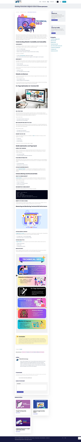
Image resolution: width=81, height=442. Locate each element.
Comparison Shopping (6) (55, 47)
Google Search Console (20, 233)
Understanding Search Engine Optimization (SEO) (23, 429)
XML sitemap (22, 55)
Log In (60, 1)
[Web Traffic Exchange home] (18, 2)
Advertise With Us (21, 437)
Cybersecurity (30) (54, 50)
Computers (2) (53, 49)
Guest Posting (26, 437)
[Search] (55, 2)
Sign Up (64, 1)
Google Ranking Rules (21, 411)
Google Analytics (19, 241)
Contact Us (52, 1)
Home (40, 1)
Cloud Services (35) (54, 44)
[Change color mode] (57, 2)
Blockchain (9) (53, 40)
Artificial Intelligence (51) (55, 39)
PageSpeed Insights (21, 168)
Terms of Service (32, 437)
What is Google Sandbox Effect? (39, 411)
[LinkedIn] (65, 438)
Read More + (18, 412)
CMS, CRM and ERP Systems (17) (56, 45)
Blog (48, 1)
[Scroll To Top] (79, 441)
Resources (44, 1)
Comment (19, 383)
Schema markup (19, 177)
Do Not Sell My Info (42, 437)
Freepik (21, 349)
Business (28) (53, 42)
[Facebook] (64, 438)
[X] (62, 438)
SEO (33, 135)
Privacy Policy (37, 437)
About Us (16, 437)
